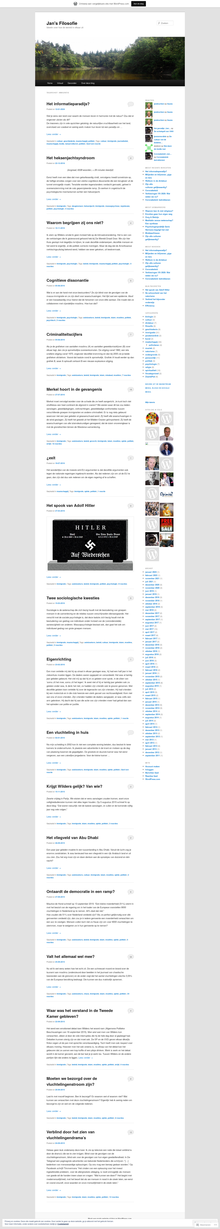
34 (131, 956)
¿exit (51, 457)
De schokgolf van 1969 (163, 131)
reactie (101, 491)
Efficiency (149, 305)
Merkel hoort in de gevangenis (74, 389)
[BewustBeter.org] (152, 509)
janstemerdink (160, 136)
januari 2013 (151, 749)
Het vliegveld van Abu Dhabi (72, 837)
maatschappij (81, 141)
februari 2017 (151, 638)
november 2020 (152, 587)
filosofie (149, 326)
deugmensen (77, 206)
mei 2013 (149, 739)
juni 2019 (149, 591)
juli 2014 (149, 720)
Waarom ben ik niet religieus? (159, 210)
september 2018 (152, 606)
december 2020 (152, 584)
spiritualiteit (150, 370)
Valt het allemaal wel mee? (71, 956)
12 (131, 1132)
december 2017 (152, 613)
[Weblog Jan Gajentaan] (166, 434)
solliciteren (154, 345)
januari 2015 (151, 701)
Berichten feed (152, 772)
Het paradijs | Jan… (162, 128)
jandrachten (159, 103)
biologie (149, 316)
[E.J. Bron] (166, 525)
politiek (91, 141)
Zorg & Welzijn (152, 217)
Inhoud (60, 83)
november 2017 (152, 616)
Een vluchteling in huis (67, 732)
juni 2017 (149, 625)
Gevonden (72, 83)
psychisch (51, 320)
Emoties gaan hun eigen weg (158, 214)
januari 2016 (151, 673)
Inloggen (149, 769)
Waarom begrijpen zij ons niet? (75, 222)
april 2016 (149, 663)
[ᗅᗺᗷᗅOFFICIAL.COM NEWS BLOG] (152, 419)
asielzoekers (88, 317)
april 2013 (149, 742)
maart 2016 (150, 666)
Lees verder (54, 134)
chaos (86, 993)
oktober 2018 (151, 603)
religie (148, 367)
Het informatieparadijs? (68, 103)
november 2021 (152, 578)
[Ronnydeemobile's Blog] (166, 540)
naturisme (150, 351)
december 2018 (152, 597)
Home (49, 83)
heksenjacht (89, 206)
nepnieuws (125, 206)
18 (131, 389)
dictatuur (149, 322)
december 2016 (152, 644)
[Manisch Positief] (152, 554)
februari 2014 (151, 727)
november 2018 (152, 600)
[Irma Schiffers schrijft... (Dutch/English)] (166, 479)
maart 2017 (150, 635)
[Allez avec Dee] (152, 524)
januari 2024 (151, 571)
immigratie (112, 141)
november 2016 (152, 647)
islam (113, 317)
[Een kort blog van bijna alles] (152, 463)
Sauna (170, 103)
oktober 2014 (151, 711)
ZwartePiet (150, 376)
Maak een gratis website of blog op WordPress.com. (110, 1218)
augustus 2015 (152, 685)
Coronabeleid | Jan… (163, 154)
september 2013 (152, 736)
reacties (69, 208)
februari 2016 (151, 670)
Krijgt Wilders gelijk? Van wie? (74, 786)
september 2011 (152, 755)
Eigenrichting (59, 659)
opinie (123, 441)
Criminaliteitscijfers (64, 334)
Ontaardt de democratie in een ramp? (81, 891)
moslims (120, 317)
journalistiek (122, 141)
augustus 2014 (152, 717)
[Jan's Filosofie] (152, 539)
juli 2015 (149, 689)
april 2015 (149, 692)
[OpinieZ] (166, 495)
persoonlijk (150, 357)
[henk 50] (152, 479)
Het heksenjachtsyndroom (71, 157)
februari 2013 (151, 745)
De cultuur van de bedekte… (163, 139)
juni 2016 (149, 660)
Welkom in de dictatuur (156, 180)
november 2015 (152, 676)
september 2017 (152, 619)
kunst (147, 338)
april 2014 (149, 723)
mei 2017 (149, 629)
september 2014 (152, 714)
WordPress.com (152, 779)
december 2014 (152, 704)
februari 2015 (151, 698)
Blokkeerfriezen (152, 233)
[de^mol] (152, 434)
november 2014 (152, 708)
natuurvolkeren (71, 143)
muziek (148, 348)
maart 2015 (150, 695)
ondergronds (151, 354)
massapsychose (112, 206)
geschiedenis (69, 141)
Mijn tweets (150, 402)
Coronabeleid (151, 190)
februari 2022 (151, 575)
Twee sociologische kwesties (73, 598)
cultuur (60, 141)
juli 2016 (149, 657)
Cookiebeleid (63, 1224)
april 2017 (149, 632)
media (61, 143)
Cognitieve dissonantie (68, 280)
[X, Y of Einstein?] (152, 449)
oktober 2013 (151, 733)
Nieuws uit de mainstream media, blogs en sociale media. (158, 388)
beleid (85, 263)
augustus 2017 (152, 622)
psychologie (59, 208)
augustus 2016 (152, 654)
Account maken (152, 766)
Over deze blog (87, 83)
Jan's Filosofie (62, 23)
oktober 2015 (151, 679)
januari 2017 (151, 641)
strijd (49, 443)
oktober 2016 (151, 651)
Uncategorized (152, 373)
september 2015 (152, 682)
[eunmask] (166, 510)
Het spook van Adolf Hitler (71, 505)
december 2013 (152, 730)
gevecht (93, 441)
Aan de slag (139, 4)
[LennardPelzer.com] (166, 449)
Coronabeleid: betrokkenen (157, 199)
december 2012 (152, 752)
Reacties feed (151, 776)
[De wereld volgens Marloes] (166, 419)
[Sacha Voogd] (166, 464)
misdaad (109, 375)
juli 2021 (149, 581)
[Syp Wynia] (152, 494)
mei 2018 (149, 610)
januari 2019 (151, 594)
